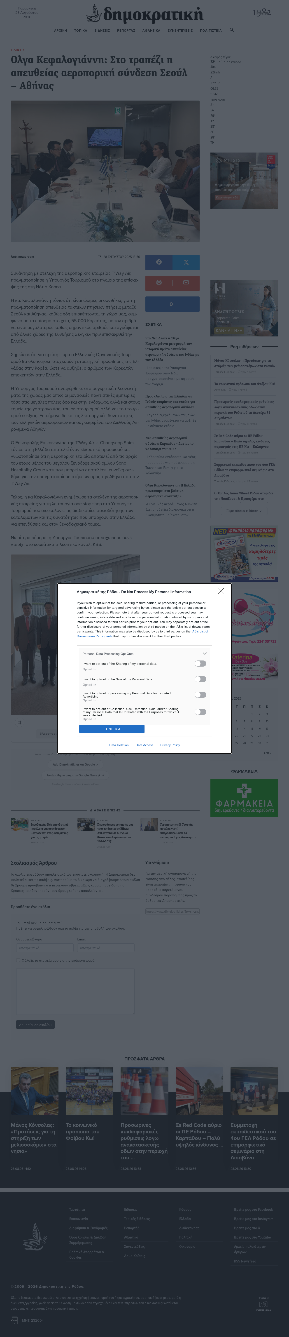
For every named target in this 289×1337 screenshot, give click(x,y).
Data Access (144, 745)
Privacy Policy (170, 745)
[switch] (200, 663)
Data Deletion (119, 745)
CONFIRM (112, 729)
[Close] (222, 592)
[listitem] (144, 653)
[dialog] (144, 668)
